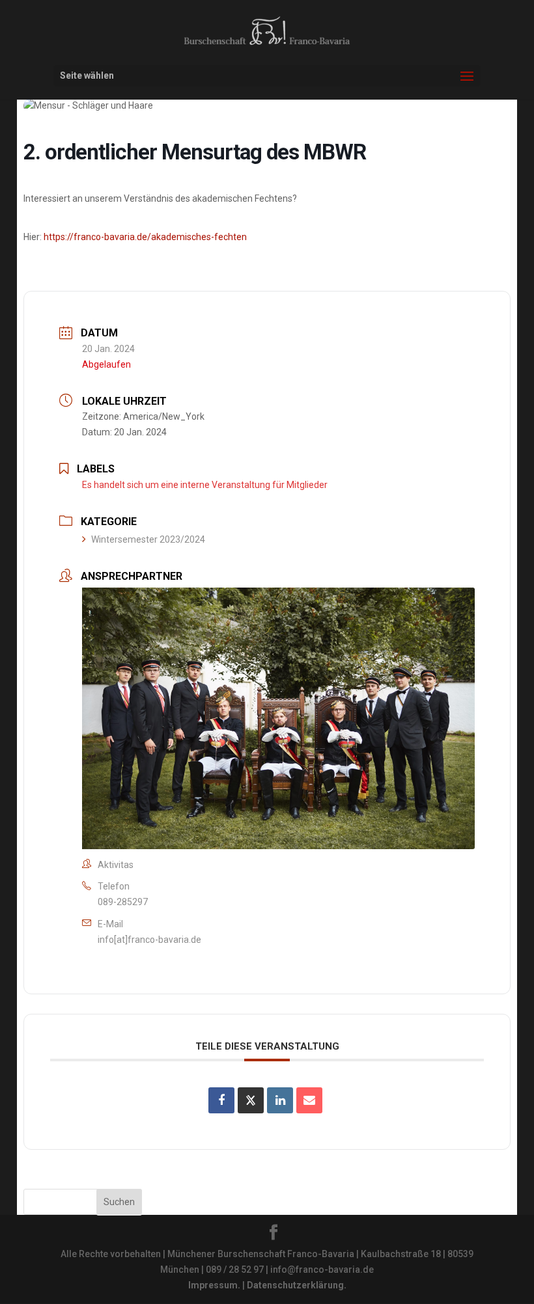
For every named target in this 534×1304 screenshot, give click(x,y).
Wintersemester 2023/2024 (148, 539)
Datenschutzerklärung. (296, 1285)
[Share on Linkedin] (280, 1100)
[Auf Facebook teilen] (221, 1100)
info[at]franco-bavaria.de (149, 939)
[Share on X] (251, 1100)
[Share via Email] (309, 1100)
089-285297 (123, 902)
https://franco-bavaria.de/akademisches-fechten (145, 237)
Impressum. (214, 1285)
